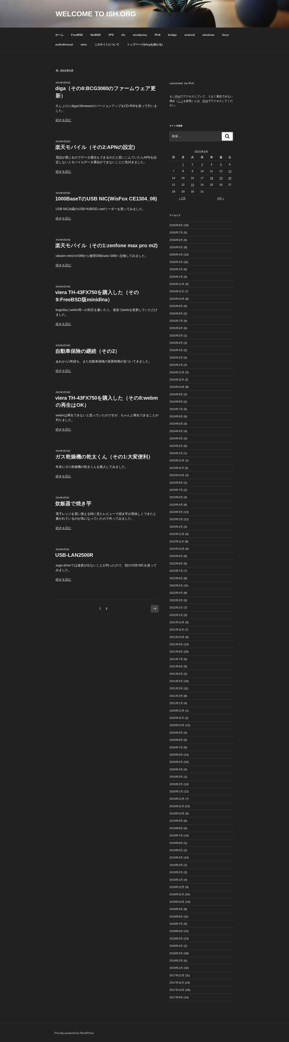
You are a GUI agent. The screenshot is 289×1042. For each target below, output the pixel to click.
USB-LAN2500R (74, 555)
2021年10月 (176, 637)
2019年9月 (176, 820)
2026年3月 (176, 262)
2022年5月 (176, 585)
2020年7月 (176, 747)
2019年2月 (176, 872)
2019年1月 (176, 879)
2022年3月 (176, 600)
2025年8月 (176, 313)
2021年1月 (176, 703)
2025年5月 (176, 335)
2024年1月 (176, 453)
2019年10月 (176, 813)
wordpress (140, 34)
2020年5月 (176, 762)
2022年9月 (176, 556)
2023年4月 (176, 504)
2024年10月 (176, 386)
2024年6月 (176, 416)
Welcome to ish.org (96, 14)
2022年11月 (176, 541)
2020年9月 (176, 732)
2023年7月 (176, 489)
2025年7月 (176, 320)
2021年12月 (176, 622)
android (189, 34)
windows (208, 34)
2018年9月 (176, 909)
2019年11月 (176, 806)
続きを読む (63, 120)
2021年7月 (176, 659)
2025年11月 (176, 291)
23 (192, 184)
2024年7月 (176, 409)
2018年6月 (176, 931)
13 (229, 171)
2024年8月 (176, 401)
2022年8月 (176, 563)
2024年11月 (176, 379)
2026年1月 (176, 276)
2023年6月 (176, 497)
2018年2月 (176, 960)
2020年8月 (176, 739)
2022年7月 (176, 570)
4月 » (220, 198)
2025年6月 (176, 328)
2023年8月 (176, 482)
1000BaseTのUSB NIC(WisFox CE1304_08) (106, 199)
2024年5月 (176, 423)
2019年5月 (176, 850)
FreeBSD (77, 34)
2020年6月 (176, 754)
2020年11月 (176, 717)
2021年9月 (176, 644)
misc (84, 44)
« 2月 (182, 198)
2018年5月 (176, 938)
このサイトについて (107, 44)
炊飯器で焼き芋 (73, 503)
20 (229, 178)
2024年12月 (176, 372)
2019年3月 (176, 865)
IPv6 (157, 34)
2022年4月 (176, 592)
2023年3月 (176, 512)
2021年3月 (176, 688)
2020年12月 (176, 710)
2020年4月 (176, 769)
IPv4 (205, 100)
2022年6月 (176, 578)
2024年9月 (176, 394)
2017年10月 (176, 989)
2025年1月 (176, 364)
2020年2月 (176, 784)
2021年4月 (176, 681)
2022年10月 (176, 548)
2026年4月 (176, 254)
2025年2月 (176, 357)
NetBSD (95, 34)
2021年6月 (176, 666)
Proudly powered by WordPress (74, 1033)
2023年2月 (176, 519)
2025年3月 (176, 350)
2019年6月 (176, 843)
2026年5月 (176, 247)
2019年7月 (176, 835)
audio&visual (64, 44)
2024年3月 (176, 438)
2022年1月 (176, 615)
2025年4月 (176, 342)
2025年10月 (176, 298)
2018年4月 (176, 945)
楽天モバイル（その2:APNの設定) (95, 147)
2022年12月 (176, 534)
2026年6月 (176, 240)
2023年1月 (176, 526)
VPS (111, 34)
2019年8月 (176, 828)
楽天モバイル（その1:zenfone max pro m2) (106, 245)
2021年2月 (176, 695)
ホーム (59, 34)
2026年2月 (176, 269)
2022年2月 (176, 607)
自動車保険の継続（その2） (87, 351)
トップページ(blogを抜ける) (145, 44)
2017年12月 (176, 975)
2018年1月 (176, 967)
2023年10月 (176, 475)
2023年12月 (176, 460)
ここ (180, 100)
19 (221, 178)
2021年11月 (176, 629)
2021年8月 (176, 651)
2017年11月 (176, 982)
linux (225, 34)
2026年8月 (176, 225)
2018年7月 (176, 923)
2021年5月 (176, 673)
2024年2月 (176, 445)
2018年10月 (176, 901)
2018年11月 (176, 894)
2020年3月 (176, 776)
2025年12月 (176, 284)
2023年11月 (176, 467)
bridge (172, 34)
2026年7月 (176, 232)
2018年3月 (176, 953)
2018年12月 (176, 887)
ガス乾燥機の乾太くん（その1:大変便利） (104, 457)
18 (211, 178)
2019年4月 (176, 857)
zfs (123, 34)
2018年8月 (176, 916)
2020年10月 (176, 725)
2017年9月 (176, 997)
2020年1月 (176, 791)
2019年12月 (176, 798)
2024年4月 (176, 431)
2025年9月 (176, 306)
